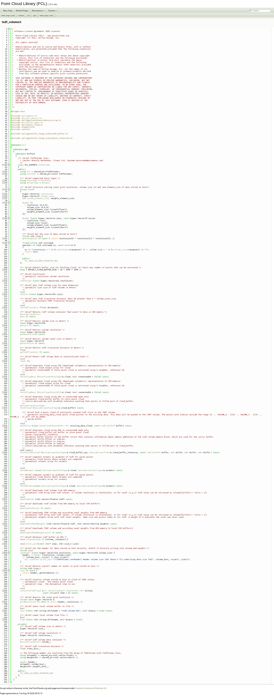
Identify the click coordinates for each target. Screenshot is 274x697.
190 (4, 452)
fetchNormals (27, 470)
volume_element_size (38, 198)
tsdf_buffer (107, 426)
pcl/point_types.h (32, 123)
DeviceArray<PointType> (32, 406)
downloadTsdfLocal (30, 508)
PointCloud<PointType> (50, 377)
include (21, 15)
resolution (46, 194)
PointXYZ (45, 180)
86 (4, 218)
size (22, 570)
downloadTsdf (27, 499)
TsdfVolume (44, 165)
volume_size (47, 196)
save (22, 611)
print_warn (31, 544)
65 (4, 172)
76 (4, 196)
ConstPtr (31, 174)
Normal (45, 183)
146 (4, 352)
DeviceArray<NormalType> (90, 486)
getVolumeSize (29, 238)
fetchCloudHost (28, 377)
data (22, 316)
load (22, 620)
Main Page (7, 11)
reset (23, 361)
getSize (24, 325)
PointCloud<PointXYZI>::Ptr (54, 426)
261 (4, 611)
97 (4, 243)
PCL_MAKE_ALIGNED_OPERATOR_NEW (41, 261)
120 (4, 294)
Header (31, 189)
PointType (32, 180)
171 (4, 408)
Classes (51, 11)
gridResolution (28, 602)
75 (4, 194)
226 (4, 533)
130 (4, 316)
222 (4, 524)
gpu (34, 15)
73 (4, 189)
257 (4, 602)
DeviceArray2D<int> (30, 314)
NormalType (32, 183)
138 (4, 334)
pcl (28, 15)
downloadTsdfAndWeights (32, 524)
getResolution (27, 334)
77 (4, 198)
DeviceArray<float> (100, 452)
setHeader (25, 553)
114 (4, 281)
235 (4, 553)
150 (4, 361)
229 (4, 539)
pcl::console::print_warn (38, 559)
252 (4, 591)
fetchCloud (26, 408)
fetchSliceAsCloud (30, 452)
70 (4, 183)
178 (4, 426)
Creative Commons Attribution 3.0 (90, 688)
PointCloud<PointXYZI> (50, 392)
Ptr (28, 172)
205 (4, 486)
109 (4, 270)
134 (4, 325)
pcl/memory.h (29, 116)
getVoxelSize (27, 343)
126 (4, 307)
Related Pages (22, 11)
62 (4, 165)
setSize (24, 294)
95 (4, 238)
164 (4, 392)
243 (4, 570)
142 (4, 343)
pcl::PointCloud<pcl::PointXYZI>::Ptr (63, 591)
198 (4, 470)
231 (4, 544)
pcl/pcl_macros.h (31, 118)
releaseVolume (33, 539)
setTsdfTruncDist (29, 307)
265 (4, 620)
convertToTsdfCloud (30, 591)
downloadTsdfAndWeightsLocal (35, 533)
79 (4, 203)
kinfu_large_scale (8, 15)
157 (4, 377)
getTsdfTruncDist (29, 352)
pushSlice (25, 426)
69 (4, 180)
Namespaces (37, 11)
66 (4, 174)
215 (4, 508)
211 (4, 499)
